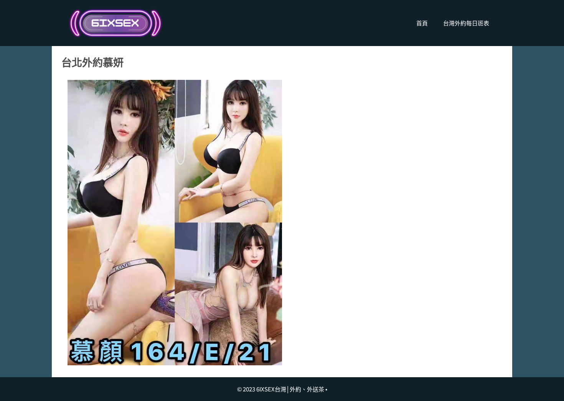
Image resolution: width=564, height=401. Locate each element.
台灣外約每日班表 (466, 23)
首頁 (422, 23)
